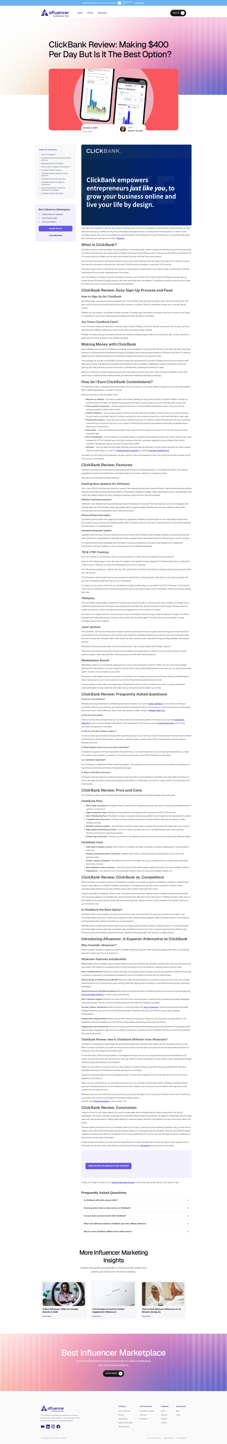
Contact (164, 1423)
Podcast (164, 1419)
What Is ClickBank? (48, 155)
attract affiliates (155, 704)
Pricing (90, 13)
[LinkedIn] (48, 1426)
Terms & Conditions (154, 1438)
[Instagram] (53, 1426)
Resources (102, 13)
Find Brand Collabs (147, 1411)
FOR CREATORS (55, 235)
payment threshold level (159, 450)
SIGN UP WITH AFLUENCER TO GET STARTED (108, 1166)
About (80, 13)
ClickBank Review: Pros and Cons (53, 179)
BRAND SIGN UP (55, 229)
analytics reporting (166, 723)
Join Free (143, 1415)
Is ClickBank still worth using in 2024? (101, 1200)
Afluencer (121, 238)
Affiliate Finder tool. (157, 710)
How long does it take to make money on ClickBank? (107, 1208)
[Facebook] (58, 1426)
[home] (55, 13)
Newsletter (144, 1419)
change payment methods (127, 450)
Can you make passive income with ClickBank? (105, 1216)
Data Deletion (181, 1438)
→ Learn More (138, 3)
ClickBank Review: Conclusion (52, 193)
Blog (177, 1411)
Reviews (164, 1415)
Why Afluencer (124, 1427)
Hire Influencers (124, 1411)
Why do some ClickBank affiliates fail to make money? (108, 1231)
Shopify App (123, 1419)
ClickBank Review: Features (51, 170)
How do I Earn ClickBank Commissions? (55, 167)
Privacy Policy (169, 1438)
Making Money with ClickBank (52, 163)
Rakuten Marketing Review (123, 1182)
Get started (145, 1145)
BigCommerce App (126, 1423)
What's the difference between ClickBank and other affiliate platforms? (115, 1224)
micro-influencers (151, 1007)
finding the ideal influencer (92, 994)
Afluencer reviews (101, 1101)
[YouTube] (43, 1426)
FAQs (178, 1415)
